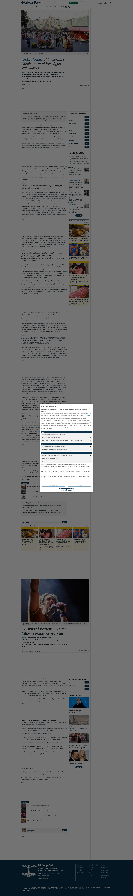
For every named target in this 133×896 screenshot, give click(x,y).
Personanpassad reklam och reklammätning (51, 437)
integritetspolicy (55, 477)
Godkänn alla (79, 485)
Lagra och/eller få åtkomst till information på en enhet (53, 434)
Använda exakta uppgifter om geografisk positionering (53, 446)
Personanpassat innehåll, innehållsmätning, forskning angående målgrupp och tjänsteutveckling (62, 440)
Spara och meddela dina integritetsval (50, 461)
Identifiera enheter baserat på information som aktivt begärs (54, 449)
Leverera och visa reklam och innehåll (50, 458)
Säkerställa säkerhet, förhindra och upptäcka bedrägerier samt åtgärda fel (57, 455)
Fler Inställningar (53, 485)
